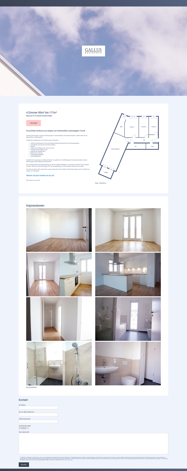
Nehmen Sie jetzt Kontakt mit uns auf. (40, 175)
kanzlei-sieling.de (67, 459)
